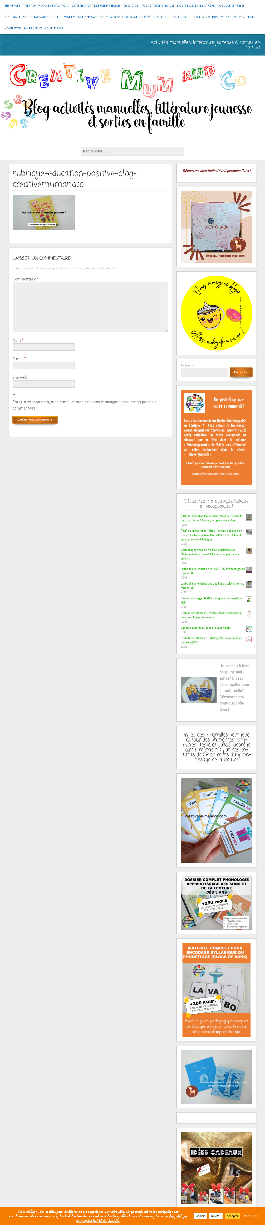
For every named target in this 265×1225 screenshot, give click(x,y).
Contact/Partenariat (241, 17)
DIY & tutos (131, 5)
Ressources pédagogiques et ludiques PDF (156, 17)
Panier (28, 28)
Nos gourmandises (231, 5)
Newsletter (13, 28)
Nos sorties (41, 17)
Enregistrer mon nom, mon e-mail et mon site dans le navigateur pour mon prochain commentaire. (85, 405)
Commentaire (26, 279)
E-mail (19, 358)
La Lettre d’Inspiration (208, 17)
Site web (20, 377)
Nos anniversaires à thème (196, 5)
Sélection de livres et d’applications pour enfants (88, 17)
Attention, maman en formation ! (46, 5)
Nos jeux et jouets (17, 17)
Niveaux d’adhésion (49, 28)
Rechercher (188, 365)
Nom (18, 340)
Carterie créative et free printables (96, 5)
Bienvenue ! (12, 5)
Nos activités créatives (158, 5)
